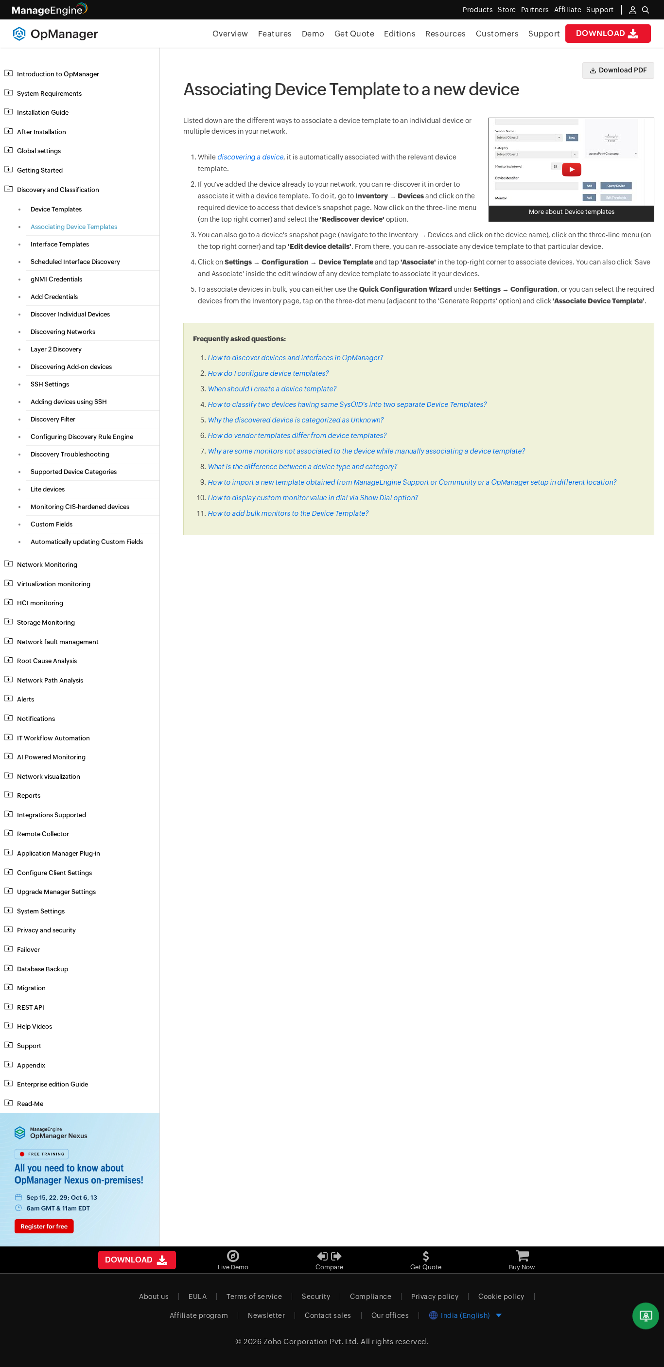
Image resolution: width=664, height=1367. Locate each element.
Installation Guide (43, 112)
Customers (497, 33)
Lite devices (48, 489)
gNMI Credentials (56, 279)
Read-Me (30, 1103)
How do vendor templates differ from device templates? (297, 435)
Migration (31, 988)
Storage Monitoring (46, 622)
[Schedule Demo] (645, 1316)
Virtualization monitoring (53, 584)
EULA (198, 1296)
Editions (400, 33)
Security (316, 1296)
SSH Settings (50, 384)
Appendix (31, 1065)
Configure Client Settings (54, 872)
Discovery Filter (53, 419)
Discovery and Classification (58, 189)
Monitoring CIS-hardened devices (80, 506)
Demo (313, 33)
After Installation (41, 132)
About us (154, 1296)
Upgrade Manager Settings (56, 891)
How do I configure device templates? (268, 373)
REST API (30, 1007)
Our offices (390, 1315)
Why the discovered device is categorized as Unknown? (296, 420)
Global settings (39, 151)
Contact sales (328, 1315)
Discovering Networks (63, 331)
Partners (535, 10)
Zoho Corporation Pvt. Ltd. (311, 1341)
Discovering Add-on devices (71, 366)
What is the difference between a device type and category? (302, 467)
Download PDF (623, 70)
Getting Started (40, 170)
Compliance (370, 1296)
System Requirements (49, 93)
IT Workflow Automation (53, 738)
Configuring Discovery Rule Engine (82, 436)
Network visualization (48, 776)
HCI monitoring (40, 603)
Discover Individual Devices (70, 314)
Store (507, 10)
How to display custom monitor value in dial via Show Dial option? (313, 498)
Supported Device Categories (74, 471)
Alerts (25, 699)
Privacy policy (434, 1296)
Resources (445, 33)
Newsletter (266, 1315)
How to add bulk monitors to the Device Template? (288, 513)
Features (275, 33)
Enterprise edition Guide (52, 1084)
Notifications (36, 718)
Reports (28, 795)
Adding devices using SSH (69, 401)
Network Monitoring (47, 564)
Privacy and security (46, 930)
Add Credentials (54, 296)
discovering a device (250, 157)
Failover (28, 949)
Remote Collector (43, 834)
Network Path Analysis (50, 680)
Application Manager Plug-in (58, 853)
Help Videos (34, 1026)
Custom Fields (51, 524)
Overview (230, 33)
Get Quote (354, 33)
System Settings (41, 911)
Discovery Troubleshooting (70, 454)
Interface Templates (60, 244)
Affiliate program (199, 1315)
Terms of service (254, 1296)
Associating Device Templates (74, 226)
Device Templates (56, 209)
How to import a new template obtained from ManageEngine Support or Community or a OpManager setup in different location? (412, 482)
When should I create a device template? (272, 389)
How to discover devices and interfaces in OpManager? (295, 358)
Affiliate (568, 10)
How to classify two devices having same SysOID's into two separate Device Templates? (347, 404)
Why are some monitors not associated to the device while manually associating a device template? (366, 451)
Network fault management (58, 642)
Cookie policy (501, 1296)
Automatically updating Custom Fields (87, 541)
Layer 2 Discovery (56, 349)
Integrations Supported (51, 815)
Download (601, 33)
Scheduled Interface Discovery (75, 261)
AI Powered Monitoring (51, 757)
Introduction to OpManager (58, 74)
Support (544, 33)
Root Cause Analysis (47, 661)
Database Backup (42, 969)
